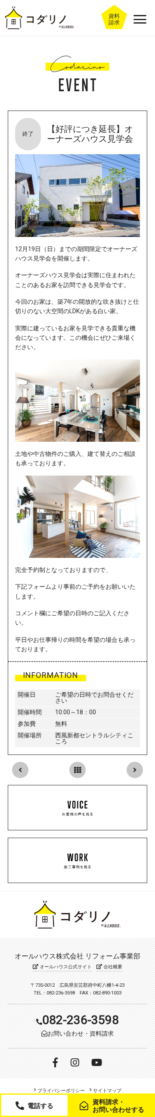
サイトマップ (106, 1090)
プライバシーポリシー (60, 1090)
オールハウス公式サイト (65, 967)
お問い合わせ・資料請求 (80, 1033)
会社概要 (112, 967)
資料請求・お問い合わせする (118, 1106)
